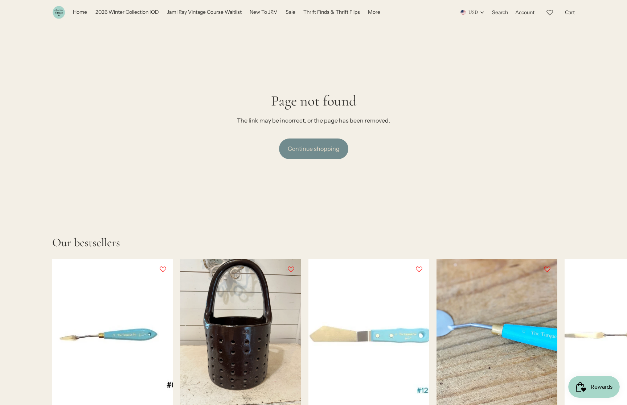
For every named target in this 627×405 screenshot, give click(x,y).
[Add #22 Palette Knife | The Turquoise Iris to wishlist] (547, 269)
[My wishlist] (550, 11)
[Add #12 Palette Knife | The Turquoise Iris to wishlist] (419, 269)
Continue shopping (314, 148)
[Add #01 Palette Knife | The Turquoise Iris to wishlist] (162, 269)
